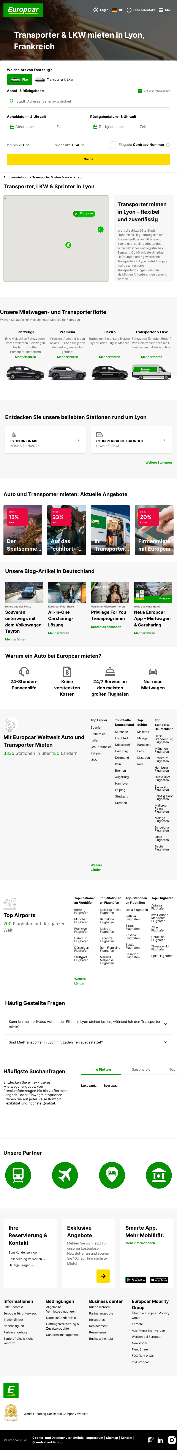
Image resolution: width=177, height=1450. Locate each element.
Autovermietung (15, 177)
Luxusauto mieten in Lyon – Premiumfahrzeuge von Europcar (89, 1085)
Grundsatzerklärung (47, 1442)
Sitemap (112, 1437)
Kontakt (126, 1437)
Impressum (94, 1437)
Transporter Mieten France (52, 177)
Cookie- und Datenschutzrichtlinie (58, 1437)
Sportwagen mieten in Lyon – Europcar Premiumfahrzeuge (111, 1085)
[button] (68, 245)
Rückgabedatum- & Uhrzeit (113, 116)
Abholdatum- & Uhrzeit (26, 116)
